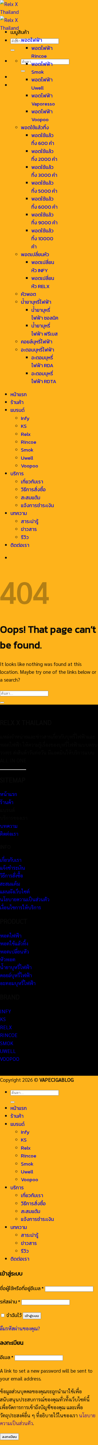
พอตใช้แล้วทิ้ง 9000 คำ (44, 218)
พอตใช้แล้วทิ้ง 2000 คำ (44, 155)
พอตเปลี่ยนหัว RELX (42, 282)
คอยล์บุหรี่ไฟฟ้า (36, 342)
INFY (5, 1011)
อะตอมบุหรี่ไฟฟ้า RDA (42, 361)
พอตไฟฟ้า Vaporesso (43, 99)
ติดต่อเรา (19, 545)
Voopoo (29, 466)
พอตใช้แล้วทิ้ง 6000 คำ (44, 202)
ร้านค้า (17, 402)
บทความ (18, 513)
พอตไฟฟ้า (31, 40)
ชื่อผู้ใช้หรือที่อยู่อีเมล (22, 1288)
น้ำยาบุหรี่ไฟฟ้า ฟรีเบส (44, 329)
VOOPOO (9, 1059)
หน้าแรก (18, 394)
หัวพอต (28, 294)
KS (24, 426)
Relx (26, 434)
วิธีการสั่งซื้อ (33, 489)
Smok (27, 450)
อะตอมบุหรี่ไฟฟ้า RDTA (43, 377)
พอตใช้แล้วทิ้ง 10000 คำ (42, 238)
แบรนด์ (17, 410)
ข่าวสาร (29, 529)
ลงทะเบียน (9, 1436)
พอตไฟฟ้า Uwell (42, 83)
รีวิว (25, 537)
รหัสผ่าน (10, 1302)
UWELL (8, 1051)
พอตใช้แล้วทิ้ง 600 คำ (42, 139)
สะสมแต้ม (30, 497)
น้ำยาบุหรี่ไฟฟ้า (36, 302)
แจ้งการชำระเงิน (37, 505)
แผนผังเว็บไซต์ (15, 891)
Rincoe (28, 442)
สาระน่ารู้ (29, 521)
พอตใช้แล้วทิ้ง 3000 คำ (44, 171)
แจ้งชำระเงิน (12, 867)
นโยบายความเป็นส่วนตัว (24, 899)
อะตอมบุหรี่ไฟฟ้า (37, 350)
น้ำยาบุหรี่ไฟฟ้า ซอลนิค (44, 314)
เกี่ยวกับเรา (32, 481)
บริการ (17, 473)
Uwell (27, 458)
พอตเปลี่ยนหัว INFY (42, 266)
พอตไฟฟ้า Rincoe (42, 52)
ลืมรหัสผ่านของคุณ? (20, 1328)
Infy (25, 418)
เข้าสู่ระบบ (32, 1315)
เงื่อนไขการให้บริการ (20, 907)
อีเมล (6, 1357)
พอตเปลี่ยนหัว (35, 254)
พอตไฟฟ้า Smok (42, 68)
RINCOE (9, 1035)
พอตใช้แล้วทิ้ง (35, 127)
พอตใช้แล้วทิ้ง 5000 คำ (44, 187)
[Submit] (12, 50)
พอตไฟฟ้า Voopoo (42, 115)
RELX (6, 1027)
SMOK (6, 1043)
